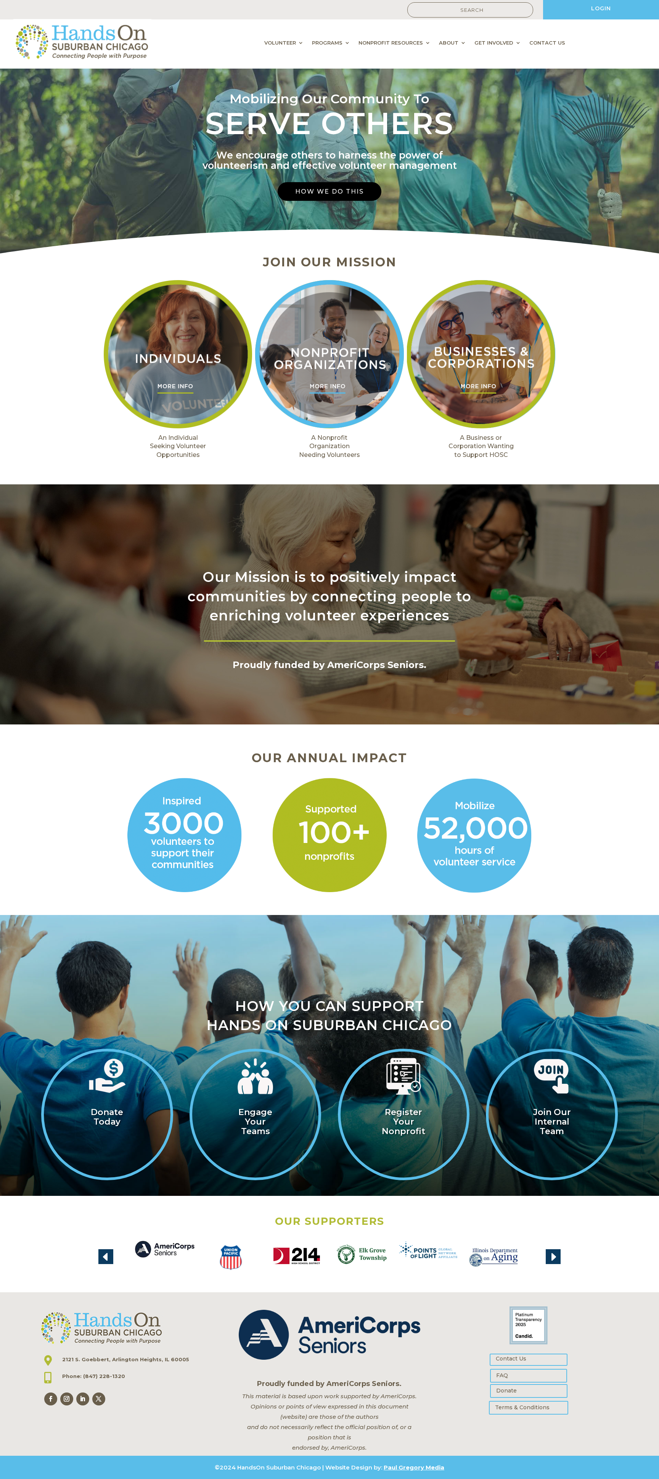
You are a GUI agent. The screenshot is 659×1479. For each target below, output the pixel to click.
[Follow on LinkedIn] (82, 1398)
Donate (506, 1390)
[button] (105, 1256)
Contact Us (511, 1358)
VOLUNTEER (280, 43)
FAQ (502, 1375)
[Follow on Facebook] (50, 1398)
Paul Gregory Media (414, 1467)
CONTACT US (547, 43)
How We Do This (329, 191)
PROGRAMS (327, 43)
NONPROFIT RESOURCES (390, 43)
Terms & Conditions (522, 1407)
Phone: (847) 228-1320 (93, 1376)
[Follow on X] (98, 1398)
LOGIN (601, 8)
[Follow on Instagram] (66, 1398)
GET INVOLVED (493, 43)
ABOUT (448, 43)
